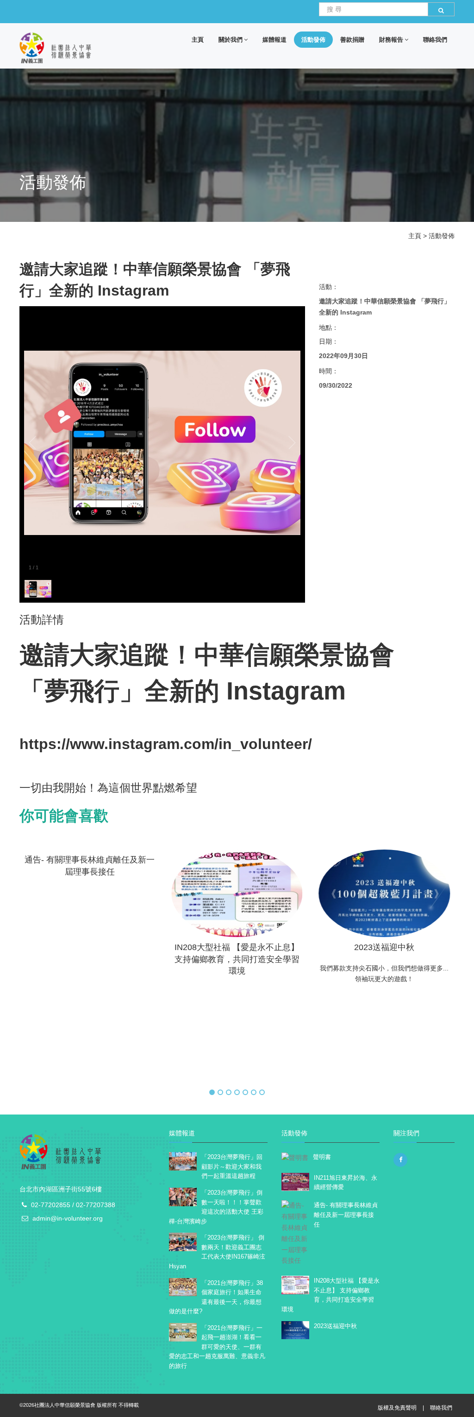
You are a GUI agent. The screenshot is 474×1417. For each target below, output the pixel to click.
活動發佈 (313, 39)
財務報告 (391, 39)
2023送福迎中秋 (248, 947)
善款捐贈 (352, 39)
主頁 (198, 39)
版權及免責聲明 (397, 1407)
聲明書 (322, 1156)
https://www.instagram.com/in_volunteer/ (165, 744)
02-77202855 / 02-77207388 (73, 1205)
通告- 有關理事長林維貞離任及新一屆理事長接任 (346, 1215)
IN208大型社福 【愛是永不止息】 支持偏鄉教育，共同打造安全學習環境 (100, 959)
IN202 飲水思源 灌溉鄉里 (395, 947)
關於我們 (230, 39)
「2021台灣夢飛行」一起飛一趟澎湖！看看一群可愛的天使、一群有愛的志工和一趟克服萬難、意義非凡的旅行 (217, 1346)
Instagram (282, 691)
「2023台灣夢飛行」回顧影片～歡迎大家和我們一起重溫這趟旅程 (231, 1166)
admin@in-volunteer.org (67, 1218)
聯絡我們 (435, 39)
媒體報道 (274, 39)
